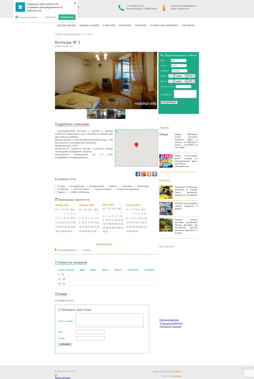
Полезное (125, 25)
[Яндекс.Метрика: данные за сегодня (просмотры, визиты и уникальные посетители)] (62, 376)
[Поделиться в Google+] (143, 174)
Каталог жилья (66, 25)
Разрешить (67, 16)
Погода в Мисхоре (169, 319)
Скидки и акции (89, 25)
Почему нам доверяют (164, 25)
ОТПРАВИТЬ (65, 344)
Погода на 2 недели (170, 326)
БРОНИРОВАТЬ (169, 102)
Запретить (50, 16)
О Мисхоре (109, 25)
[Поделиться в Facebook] (138, 174)
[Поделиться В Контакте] (154, 174)
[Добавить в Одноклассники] (149, 174)
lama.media (176, 376)
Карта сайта (159, 371)
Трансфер (141, 25)
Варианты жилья (72, 34)
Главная (59, 34)
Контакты (188, 25)
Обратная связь (173, 371)
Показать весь (104, 243)
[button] (154, 54)
